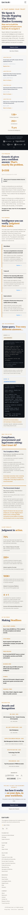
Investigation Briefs (6, 881)
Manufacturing (5, 867)
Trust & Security (6, 903)
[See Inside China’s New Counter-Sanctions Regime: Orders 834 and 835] (15, 75)
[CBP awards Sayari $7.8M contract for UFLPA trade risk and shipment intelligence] (14, 667)
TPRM (3, 855)
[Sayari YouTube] (6, 828)
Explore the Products (14, 809)
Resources (4, 877)
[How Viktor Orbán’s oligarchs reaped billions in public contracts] (14, 691)
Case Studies (5, 879)
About (3, 893)
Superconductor (6, 839)
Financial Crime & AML (7, 857)
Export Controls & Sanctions (8, 863)
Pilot (3, 847)
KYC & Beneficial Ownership (8, 859)
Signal (3, 845)
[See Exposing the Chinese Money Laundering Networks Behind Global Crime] (15, 89)
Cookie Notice (21, 909)
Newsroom (4, 895)
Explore (18, 265)
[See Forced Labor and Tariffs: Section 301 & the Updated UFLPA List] (15, 62)
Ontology (4, 837)
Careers (4, 897)
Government (5, 871)
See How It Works (14, 51)
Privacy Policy (7, 909)
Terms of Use (14, 909)
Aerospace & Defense (7, 869)
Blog (3, 885)
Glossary (4, 887)
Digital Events (5, 883)
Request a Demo (14, 47)
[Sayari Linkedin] (3, 828)
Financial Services (6, 865)
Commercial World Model (8, 835)
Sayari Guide (5, 849)
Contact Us (4, 899)
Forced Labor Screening (7, 861)
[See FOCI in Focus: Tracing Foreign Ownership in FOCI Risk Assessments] (15, 103)
